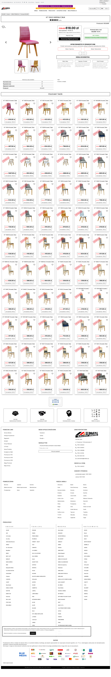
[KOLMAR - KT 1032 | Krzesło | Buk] (10, 379)
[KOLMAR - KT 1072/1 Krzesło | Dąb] (10, 162)
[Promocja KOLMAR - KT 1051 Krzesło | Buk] (42, 105)
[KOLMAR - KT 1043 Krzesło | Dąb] (82, 243)
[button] (6, 42)
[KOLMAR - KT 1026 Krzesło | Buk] (28, 136)
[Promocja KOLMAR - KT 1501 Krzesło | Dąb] (60, 132)
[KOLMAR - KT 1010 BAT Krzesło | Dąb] (10, 325)
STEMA (85, 559)
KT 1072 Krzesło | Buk (46, 154)
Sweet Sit (86, 573)
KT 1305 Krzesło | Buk (64, 181)
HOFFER (34, 582)
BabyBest (8, 550)
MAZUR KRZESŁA (62, 536)
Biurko (84, 484)
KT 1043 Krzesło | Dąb (83, 235)
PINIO (59, 622)
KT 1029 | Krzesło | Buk (64, 261)
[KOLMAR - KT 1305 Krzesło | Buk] (64, 189)
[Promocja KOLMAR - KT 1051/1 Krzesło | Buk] (60, 105)
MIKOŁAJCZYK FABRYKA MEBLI (65, 579)
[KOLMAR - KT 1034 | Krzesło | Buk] (46, 379)
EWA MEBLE (8, 605)
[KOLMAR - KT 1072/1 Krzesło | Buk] (64, 162)
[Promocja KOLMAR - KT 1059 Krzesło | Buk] (6, 240)
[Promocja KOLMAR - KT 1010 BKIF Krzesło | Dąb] (97, 295)
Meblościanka (61, 501)
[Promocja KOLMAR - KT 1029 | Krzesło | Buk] (60, 266)
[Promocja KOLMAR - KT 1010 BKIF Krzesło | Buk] (78, 295)
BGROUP (8, 559)
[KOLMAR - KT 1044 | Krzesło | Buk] (10, 352)
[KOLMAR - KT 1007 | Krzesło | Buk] (101, 325)
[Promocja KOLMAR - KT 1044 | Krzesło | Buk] (6, 349)
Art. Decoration (9, 547)
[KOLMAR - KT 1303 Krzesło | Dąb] (64, 216)
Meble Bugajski (61, 553)
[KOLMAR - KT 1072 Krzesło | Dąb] (28, 162)
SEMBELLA (86, 544)
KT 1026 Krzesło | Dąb (46, 127)
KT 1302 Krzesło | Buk (101, 127)
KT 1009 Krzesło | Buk (28, 261)
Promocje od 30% (8, 460)
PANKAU (60, 616)
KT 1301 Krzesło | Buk (28, 181)
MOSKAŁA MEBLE (62, 590)
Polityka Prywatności (9, 435)
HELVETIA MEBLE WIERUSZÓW (38, 576)
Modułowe (73, 501)
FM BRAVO (34, 538)
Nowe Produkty (8, 449)
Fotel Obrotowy (74, 487)
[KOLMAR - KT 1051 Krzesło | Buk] (46, 109)
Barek (71, 484)
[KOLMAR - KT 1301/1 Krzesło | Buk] (10, 189)
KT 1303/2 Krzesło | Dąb (101, 208)
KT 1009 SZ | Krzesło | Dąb (10, 261)
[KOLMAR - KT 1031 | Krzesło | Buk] (101, 352)
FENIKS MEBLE (35, 536)
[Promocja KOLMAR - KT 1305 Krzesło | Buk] (60, 186)
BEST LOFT (8, 556)
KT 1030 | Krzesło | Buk (82, 261)
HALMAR (34, 573)
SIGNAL (85, 547)
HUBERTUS (34, 587)
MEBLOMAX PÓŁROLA (63, 573)
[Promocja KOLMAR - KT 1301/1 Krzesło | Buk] (6, 186)
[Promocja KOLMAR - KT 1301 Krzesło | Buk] (24, 186)
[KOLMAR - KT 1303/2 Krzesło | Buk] (82, 216)
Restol (85, 533)
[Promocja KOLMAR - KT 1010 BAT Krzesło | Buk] (24, 322)
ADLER (7, 530)
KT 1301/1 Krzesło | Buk (10, 181)
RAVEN (85, 530)
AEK (7, 533)
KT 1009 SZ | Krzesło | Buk (46, 261)
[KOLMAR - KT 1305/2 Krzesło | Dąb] (10, 216)
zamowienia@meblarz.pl (8, 2)
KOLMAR (106, 23)
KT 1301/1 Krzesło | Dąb (101, 154)
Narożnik (85, 501)
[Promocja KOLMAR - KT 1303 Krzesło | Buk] (42, 213)
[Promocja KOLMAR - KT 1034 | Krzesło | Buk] (42, 375)
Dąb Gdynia (8, 585)
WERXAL (86, 593)
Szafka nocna (61, 512)
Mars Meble (60, 530)
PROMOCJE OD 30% (67, 6)
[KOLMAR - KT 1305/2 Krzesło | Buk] (28, 216)
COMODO (8, 579)
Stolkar (85, 561)
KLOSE (33, 602)
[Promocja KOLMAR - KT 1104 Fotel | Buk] (78, 375)
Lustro (72, 498)
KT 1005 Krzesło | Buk (83, 317)
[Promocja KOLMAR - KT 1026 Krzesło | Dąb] (42, 132)
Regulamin (37, 2)
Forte (33, 544)
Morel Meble (60, 587)
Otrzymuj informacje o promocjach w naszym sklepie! (50, 445)
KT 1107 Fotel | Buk (101, 370)
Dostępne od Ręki (8, 452)
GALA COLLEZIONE (36, 553)
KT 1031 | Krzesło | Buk (100, 344)
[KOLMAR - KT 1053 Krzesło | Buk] (82, 109)
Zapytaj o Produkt (82, 61)
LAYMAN (34, 616)
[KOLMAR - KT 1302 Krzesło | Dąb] (64, 325)
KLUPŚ (33, 605)
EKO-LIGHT (8, 599)
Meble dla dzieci (8, 487)
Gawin (33, 559)
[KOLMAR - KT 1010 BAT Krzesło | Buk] (28, 325)
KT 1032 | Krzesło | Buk (10, 370)
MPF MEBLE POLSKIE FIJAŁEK (64, 596)
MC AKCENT (60, 538)
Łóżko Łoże (60, 498)
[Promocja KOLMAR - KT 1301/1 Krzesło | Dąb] (97, 159)
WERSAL (86, 590)
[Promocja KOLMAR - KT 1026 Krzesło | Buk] (24, 132)
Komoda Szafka (61, 490)
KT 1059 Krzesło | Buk (10, 235)
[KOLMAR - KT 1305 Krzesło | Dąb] (46, 189)
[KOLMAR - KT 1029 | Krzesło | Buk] (64, 270)
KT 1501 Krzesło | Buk (83, 127)
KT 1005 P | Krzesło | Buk (101, 261)
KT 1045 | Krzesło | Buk (10, 289)
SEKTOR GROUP (87, 541)
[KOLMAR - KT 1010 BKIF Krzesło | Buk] (82, 298)
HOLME (33, 585)
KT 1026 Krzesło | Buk (28, 127)
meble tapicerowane (8, 662)
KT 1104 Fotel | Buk (82, 370)
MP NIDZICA (60, 593)
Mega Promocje (8, 463)
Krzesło (72, 493)
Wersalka (72, 514)
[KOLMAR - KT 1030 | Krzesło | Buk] (82, 270)
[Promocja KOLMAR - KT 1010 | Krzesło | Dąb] (60, 295)
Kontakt (42, 2)
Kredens (60, 493)
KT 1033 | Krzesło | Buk (28, 370)
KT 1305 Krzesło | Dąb (46, 181)
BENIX (7, 553)
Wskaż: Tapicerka (69, 49)
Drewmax (8, 596)
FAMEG (33, 533)
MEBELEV (60, 541)
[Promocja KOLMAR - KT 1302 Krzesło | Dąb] (60, 322)
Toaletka (85, 512)
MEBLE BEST (61, 550)
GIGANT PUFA (35, 561)
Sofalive (85, 553)
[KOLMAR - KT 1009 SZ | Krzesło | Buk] (46, 270)
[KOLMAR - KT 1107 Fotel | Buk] (101, 379)
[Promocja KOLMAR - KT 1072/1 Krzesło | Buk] (60, 159)
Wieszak (85, 514)
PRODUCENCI (51, 10)
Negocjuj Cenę (69, 35)
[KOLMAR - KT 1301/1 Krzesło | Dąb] (101, 162)
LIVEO (33, 625)
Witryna (59, 517)
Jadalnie (19, 484)
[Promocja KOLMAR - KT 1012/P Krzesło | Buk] (42, 240)
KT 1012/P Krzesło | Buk (46, 235)
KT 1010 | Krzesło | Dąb (64, 289)
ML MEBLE (60, 585)
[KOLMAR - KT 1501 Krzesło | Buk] (82, 136)
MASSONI (60, 533)
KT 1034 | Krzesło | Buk (46, 370)
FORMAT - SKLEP (36, 541)
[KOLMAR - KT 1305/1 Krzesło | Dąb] (101, 189)
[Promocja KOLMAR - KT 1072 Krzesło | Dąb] (24, 159)
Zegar (84, 517)
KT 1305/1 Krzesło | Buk (82, 181)
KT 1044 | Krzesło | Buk (10, 344)
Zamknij (33, 633)
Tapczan (72, 512)
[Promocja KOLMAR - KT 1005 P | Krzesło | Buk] (97, 266)
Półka (59, 503)
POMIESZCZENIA (43, 10)
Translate (104, 3)
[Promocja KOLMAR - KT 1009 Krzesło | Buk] (24, 266)
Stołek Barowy (74, 509)
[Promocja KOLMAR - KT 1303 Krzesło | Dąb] (60, 213)
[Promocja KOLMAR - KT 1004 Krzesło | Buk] (42, 322)
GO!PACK (34, 564)
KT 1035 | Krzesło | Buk (64, 370)
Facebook (42, 432)
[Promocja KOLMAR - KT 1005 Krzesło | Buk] (78, 322)
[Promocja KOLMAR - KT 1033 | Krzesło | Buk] (24, 375)
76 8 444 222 (18, 2)
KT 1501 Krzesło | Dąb (65, 127)
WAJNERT (86, 587)
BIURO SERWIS (9, 561)
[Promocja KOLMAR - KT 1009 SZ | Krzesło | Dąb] (6, 266)
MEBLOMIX (60, 576)
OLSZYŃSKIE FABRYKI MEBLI (64, 608)
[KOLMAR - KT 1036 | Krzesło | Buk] (28, 352)
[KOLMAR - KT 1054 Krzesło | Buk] (10, 136)
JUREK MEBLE (35, 593)
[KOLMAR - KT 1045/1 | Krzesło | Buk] (28, 298)
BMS (7, 564)
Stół (59, 509)
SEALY (85, 538)
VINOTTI (86, 582)
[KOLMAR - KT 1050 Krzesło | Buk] (28, 109)
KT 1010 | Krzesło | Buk (46, 289)
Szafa (84, 509)
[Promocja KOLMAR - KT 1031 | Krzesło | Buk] (97, 349)
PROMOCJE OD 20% (55, 6)
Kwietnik (60, 495)
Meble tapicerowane (22, 487)
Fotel (59, 487)
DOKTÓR (8, 590)
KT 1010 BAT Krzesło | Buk (28, 317)
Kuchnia (85, 493)
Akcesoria (60, 484)
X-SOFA (85, 596)
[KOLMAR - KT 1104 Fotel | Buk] (82, 379)
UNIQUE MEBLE (87, 579)
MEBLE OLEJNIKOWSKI (63, 561)
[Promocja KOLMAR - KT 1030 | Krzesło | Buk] (78, 266)
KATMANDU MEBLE (36, 599)
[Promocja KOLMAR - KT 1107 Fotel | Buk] (97, 375)
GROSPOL (34, 567)
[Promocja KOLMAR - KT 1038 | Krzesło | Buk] (60, 349)
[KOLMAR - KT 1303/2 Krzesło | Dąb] (101, 216)
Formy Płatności (8, 443)
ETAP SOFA (8, 602)
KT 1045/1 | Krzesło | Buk (28, 289)
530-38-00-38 (80, 455)
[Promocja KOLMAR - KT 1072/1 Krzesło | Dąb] (6, 159)
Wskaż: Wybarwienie (96, 49)
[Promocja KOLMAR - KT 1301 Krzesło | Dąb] (78, 159)
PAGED (59, 613)
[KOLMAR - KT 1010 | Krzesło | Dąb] (64, 298)
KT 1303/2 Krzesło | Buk (83, 208)
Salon (18, 490)
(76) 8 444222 (80, 445)
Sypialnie (32, 490)
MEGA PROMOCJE (72, 10)
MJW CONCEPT (61, 582)
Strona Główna (31, 2)
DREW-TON (8, 593)
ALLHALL (8, 538)
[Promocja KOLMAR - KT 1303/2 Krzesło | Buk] (78, 213)
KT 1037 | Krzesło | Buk (46, 344)
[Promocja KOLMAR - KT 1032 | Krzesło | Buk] (6, 375)
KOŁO (33, 610)
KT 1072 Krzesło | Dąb (28, 154)
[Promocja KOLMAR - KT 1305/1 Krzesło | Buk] (78, 186)
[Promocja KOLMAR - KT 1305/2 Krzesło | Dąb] (6, 213)
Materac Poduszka (87, 498)
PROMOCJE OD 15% (44, 6)
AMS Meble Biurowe (10, 541)
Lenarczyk (34, 619)
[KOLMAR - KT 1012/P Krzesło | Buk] (46, 243)
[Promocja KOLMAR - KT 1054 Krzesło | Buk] (6, 132)
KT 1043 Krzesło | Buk (64, 235)
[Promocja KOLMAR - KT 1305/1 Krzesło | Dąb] (97, 186)
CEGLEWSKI (8, 573)
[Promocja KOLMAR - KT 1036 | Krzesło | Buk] (24, 349)
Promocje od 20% (8, 457)
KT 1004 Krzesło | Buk (46, 317)
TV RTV (59, 514)
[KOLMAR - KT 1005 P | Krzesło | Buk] (101, 270)
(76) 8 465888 (80, 450)
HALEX (33, 570)
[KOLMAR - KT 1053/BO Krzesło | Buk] (101, 109)
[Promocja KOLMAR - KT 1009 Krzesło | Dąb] (97, 240)
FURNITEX (34, 547)
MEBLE (36, 10)
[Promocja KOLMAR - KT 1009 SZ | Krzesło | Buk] (42, 266)
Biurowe (6, 484)
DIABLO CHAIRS (9, 587)
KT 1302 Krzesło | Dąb (64, 317)
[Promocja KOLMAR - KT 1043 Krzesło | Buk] (60, 240)
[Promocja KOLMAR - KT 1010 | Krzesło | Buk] (42, 295)
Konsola (72, 490)
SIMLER (85, 550)
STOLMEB (86, 567)
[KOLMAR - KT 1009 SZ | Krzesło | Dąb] (10, 270)
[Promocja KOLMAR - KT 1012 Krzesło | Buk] (24, 240)
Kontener (85, 490)
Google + (42, 438)
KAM (33, 596)
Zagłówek (72, 517)
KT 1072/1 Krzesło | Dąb (10, 154)
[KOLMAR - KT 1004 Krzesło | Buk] (46, 325)
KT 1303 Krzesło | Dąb (64, 208)
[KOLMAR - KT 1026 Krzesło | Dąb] (46, 136)
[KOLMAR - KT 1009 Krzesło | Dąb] (101, 243)
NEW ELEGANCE (61, 599)
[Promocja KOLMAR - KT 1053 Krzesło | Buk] (78, 105)
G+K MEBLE (34, 550)
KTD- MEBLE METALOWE (37, 613)
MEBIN (59, 544)
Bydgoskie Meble (9, 567)
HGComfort (34, 579)
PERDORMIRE (61, 619)
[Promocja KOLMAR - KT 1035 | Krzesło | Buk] (60, 375)
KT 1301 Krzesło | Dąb (83, 154)
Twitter (41, 435)
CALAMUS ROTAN (10, 570)
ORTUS (59, 610)
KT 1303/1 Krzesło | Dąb (10, 100)
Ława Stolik (73, 495)
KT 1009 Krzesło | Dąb (101, 235)
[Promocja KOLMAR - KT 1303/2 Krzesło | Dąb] (97, 213)
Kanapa (85, 487)
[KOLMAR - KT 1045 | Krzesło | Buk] (10, 298)
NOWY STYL (61, 605)
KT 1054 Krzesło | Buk (10, 127)
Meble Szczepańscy (62, 564)
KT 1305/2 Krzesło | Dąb (10, 208)
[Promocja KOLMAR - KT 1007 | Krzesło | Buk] (97, 322)
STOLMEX (86, 570)
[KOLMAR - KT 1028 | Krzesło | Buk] (82, 352)
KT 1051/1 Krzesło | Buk (64, 100)
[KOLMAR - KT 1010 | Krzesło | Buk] (46, 298)
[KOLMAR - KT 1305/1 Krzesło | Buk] (82, 189)
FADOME (34, 530)
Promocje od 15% (8, 454)
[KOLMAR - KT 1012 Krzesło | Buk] (28, 243)
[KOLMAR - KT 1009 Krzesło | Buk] (28, 270)
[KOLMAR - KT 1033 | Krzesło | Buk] (28, 379)
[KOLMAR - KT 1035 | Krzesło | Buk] (64, 379)
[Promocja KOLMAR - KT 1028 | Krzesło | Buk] (78, 349)
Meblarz (60, 547)
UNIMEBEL (86, 576)
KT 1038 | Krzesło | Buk (64, 344)
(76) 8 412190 (80, 453)
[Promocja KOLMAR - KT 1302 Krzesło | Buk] (97, 132)
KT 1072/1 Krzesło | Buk (64, 154)
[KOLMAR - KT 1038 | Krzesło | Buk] (64, 352)
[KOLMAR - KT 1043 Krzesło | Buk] (64, 243)
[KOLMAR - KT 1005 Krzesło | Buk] (82, 325)
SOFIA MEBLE (87, 556)
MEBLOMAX (60, 570)
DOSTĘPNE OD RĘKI (61, 10)
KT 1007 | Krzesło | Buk (100, 317)
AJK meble (8, 536)
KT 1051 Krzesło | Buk (46, 100)
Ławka (84, 495)
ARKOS (7, 544)
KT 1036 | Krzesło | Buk (28, 344)
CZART (7, 582)
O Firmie (6, 446)
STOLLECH (86, 564)
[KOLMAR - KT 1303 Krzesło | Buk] (46, 216)
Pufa (84, 503)
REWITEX (86, 536)
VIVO (85, 585)
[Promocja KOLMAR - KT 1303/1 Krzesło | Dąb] (6, 105)
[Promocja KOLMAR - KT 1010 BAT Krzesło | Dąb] (6, 322)
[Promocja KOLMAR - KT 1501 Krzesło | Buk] (78, 132)
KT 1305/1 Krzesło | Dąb (101, 181)
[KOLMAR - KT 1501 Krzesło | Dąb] (64, 136)
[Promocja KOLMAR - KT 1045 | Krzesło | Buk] (6, 295)
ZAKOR (85, 599)
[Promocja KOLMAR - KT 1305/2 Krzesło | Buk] (24, 213)
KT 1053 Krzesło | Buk (83, 100)
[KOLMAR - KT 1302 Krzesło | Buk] (101, 136)
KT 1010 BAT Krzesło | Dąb (10, 317)
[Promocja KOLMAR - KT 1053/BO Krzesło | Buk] (97, 105)
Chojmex (8, 576)
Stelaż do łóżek (87, 506)
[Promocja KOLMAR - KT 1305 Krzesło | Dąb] (42, 186)
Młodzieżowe (33, 487)
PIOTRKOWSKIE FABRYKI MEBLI (65, 625)
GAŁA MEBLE (35, 556)
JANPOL (34, 590)
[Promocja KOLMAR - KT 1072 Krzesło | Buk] (42, 159)
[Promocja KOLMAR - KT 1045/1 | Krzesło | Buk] (24, 295)
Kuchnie (32, 484)
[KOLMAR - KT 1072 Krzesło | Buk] (46, 162)
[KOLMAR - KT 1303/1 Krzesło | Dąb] (10, 109)
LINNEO (33, 622)
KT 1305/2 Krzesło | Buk (28, 208)
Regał (59, 506)
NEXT (59, 602)
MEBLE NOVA (61, 556)
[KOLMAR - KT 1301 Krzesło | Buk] (28, 189)
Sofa (71, 506)
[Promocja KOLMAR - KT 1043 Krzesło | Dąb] (78, 240)
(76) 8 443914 (80, 447)
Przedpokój (73, 503)
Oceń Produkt (100, 61)
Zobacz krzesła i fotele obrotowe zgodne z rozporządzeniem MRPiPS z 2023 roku (55, 8)
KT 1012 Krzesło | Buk (28, 235)
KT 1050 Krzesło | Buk (28, 100)
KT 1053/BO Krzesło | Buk (101, 100)
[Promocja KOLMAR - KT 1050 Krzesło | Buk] (24, 105)
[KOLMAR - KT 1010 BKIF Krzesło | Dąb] (101, 298)
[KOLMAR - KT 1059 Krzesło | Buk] (10, 243)
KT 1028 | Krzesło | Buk (82, 344)
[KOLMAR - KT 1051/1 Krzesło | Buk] (64, 109)
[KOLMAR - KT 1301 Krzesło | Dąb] (82, 162)
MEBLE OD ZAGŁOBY (62, 559)
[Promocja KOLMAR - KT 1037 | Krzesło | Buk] (42, 349)
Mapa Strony (7, 465)
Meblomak (60, 567)
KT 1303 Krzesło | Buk (46, 208)
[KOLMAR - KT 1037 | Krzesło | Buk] (46, 352)
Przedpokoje (7, 490)
